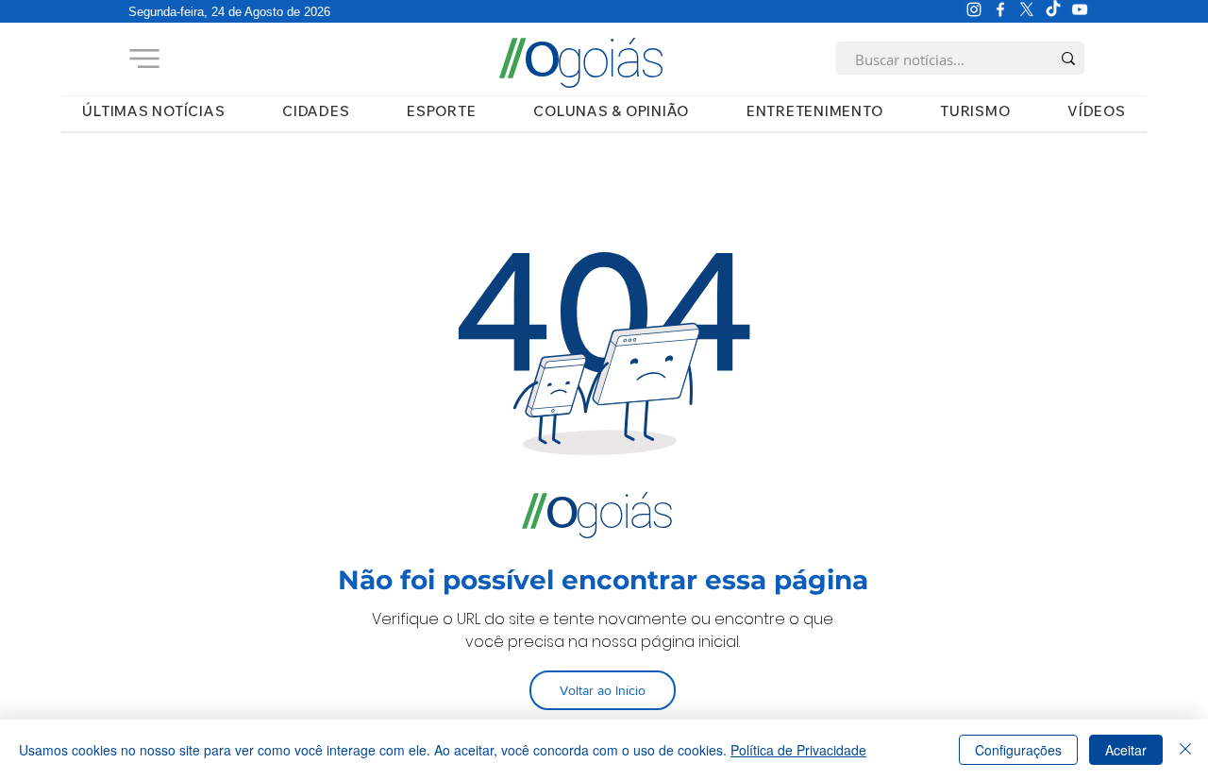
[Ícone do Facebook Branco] (1000, 9)
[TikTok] (1053, 9)
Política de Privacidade (798, 749)
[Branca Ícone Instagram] (974, 9)
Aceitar (1126, 749)
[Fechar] (1185, 750)
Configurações (1018, 749)
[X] (1026, 9)
